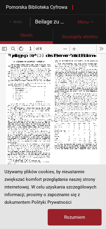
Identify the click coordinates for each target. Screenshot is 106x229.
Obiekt (26, 35)
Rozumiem (74, 217)
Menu (83, 22)
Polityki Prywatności (52, 202)
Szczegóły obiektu (79, 36)
